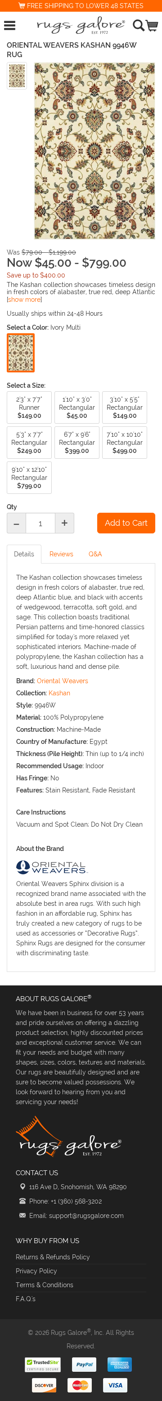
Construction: (35, 729)
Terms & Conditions (44, 1285)
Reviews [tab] (61, 554)
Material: (28, 717)
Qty (12, 506)
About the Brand (40, 848)
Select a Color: (28, 327)
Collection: (31, 693)
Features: (30, 790)
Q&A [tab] (95, 554)
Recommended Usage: (50, 766)
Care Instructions (41, 812)
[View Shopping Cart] (152, 24)
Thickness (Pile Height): (50, 753)
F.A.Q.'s (26, 1299)
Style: (24, 705)
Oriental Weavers (62, 681)
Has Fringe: (32, 778)
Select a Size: (26, 385)
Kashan (59, 693)
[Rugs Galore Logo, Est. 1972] (81, 25)
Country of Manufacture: (52, 741)
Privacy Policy (36, 1271)
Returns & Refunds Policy (53, 1257)
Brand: (25, 681)
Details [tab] (24, 554)
